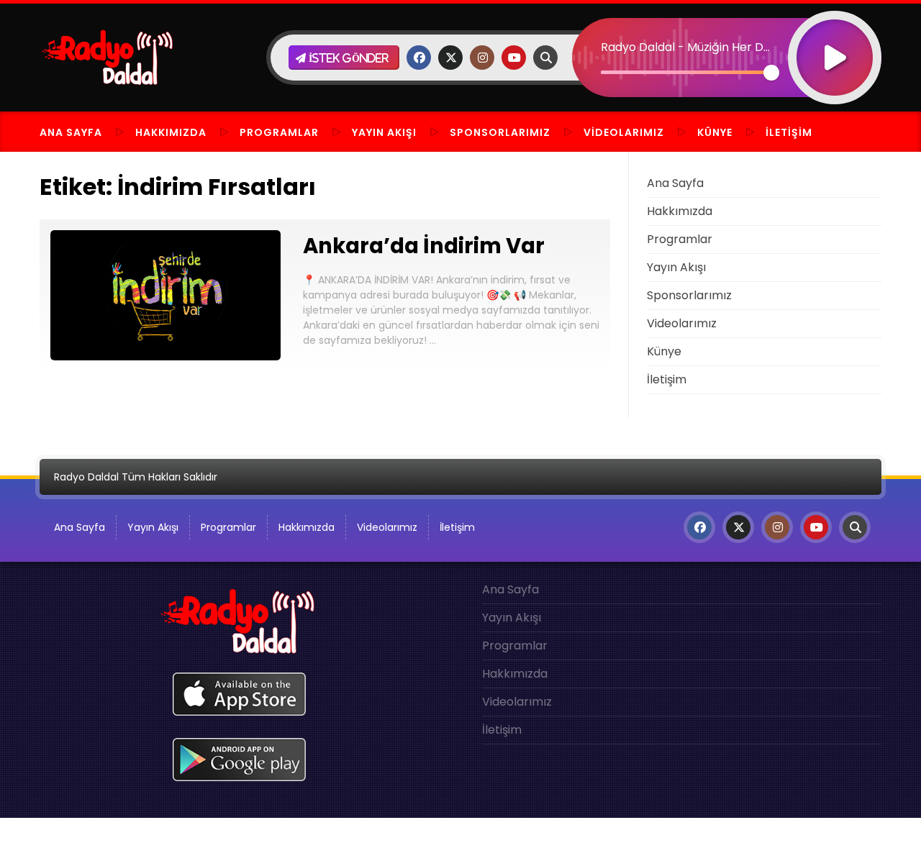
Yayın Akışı (384, 132)
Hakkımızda (171, 132)
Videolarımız (624, 132)
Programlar (279, 132)
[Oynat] (835, 38)
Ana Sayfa (71, 132)
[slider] (686, 72)
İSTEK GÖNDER (347, 58)
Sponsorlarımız (500, 132)
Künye (714, 132)
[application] (726, 32)
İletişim (789, 132)
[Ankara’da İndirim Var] (165, 356)
